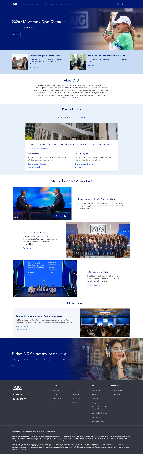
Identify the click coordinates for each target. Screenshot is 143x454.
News (66, 4)
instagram (17, 399)
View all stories (20, 329)
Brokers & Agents (81, 153)
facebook (14, 399)
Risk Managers (33, 153)
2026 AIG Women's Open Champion (38, 21)
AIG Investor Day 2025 (97, 271)
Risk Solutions (28, 4)
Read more (91, 65)
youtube (25, 399)
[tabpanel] (71, 147)
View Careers (16, 365)
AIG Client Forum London (34, 232)
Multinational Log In (34, 167)
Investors (59, 4)
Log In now (78, 167)
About (51, 4)
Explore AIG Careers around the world (39, 353)
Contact (73, 4)
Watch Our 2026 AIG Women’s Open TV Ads (106, 55)
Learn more (16, 34)
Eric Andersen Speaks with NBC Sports (45, 55)
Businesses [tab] (79, 117)
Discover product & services (37, 148)
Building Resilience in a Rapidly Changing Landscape (40, 315)
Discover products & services (37, 164)
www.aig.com (95, 438)
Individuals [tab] (64, 117)
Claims (38, 4)
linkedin (21, 399)
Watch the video (35, 68)
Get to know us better (73, 98)
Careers (44, 4)
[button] (42, 203)
